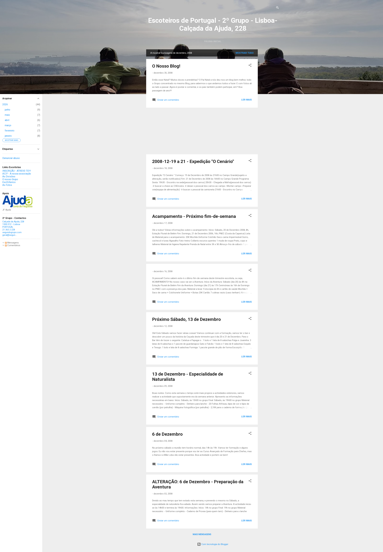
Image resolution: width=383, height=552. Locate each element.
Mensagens (13, 242)
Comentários (13, 245)
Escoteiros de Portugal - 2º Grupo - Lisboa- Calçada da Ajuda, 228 (212, 24)
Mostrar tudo (245, 53)
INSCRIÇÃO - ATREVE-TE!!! (16, 170)
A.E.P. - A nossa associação (16, 173)
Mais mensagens (202, 534)
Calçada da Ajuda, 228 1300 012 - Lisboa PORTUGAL (13, 224)
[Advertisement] (269, 94)
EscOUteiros (9, 182)
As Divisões (8, 176)
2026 (5, 104)
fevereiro (9, 130)
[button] (250, 65)
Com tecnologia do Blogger (214, 544)
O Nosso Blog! (166, 66)
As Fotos (7, 185)
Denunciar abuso (11, 158)
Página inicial (212, 41)
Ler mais (246, 99)
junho (7, 109)
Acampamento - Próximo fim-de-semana (194, 216)
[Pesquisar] (277, 8)
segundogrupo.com (12, 232)
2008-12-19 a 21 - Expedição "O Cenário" (193, 161)
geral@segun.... (9, 235)
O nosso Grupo (10, 179)
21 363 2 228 (8, 229)
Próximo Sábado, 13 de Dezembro (186, 319)
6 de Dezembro (167, 434)
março (8, 125)
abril (7, 120)
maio (7, 114)
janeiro (8, 135)
